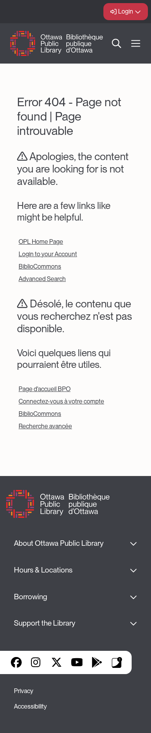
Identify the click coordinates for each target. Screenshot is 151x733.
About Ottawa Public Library (58, 543)
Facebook (16, 662)
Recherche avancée (45, 426)
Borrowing (30, 596)
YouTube (77, 662)
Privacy (23, 691)
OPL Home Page (41, 241)
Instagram (36, 662)
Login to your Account (48, 254)
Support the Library (44, 623)
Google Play (96, 662)
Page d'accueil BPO (44, 389)
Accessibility (30, 706)
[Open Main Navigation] (135, 43)
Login (125, 11)
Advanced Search (42, 279)
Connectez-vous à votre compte (61, 401)
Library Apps (117, 662)
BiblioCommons (40, 266)
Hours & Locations (43, 570)
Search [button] (116, 43)
